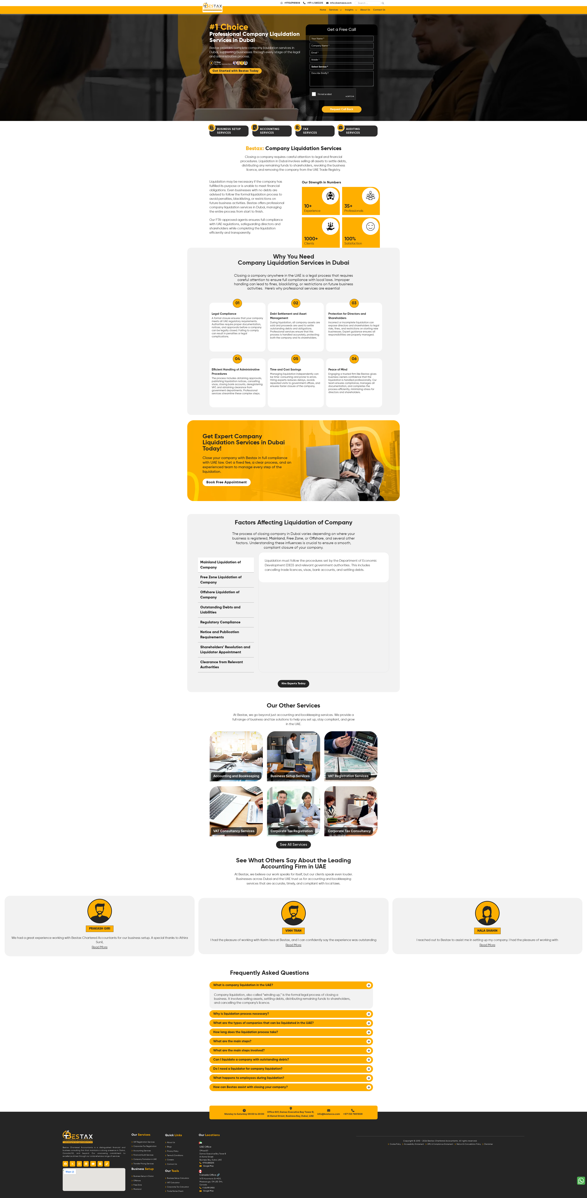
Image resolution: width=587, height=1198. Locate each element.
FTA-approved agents (232, 220)
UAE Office (205, 1147)
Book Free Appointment (226, 482)
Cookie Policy (396, 1144)
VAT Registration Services (144, 1142)
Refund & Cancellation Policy (469, 1144)
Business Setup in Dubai (143, 1176)
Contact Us (379, 10)
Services (333, 10)
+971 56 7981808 (353, 1113)
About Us (365, 10)
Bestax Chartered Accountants (443, 1141)
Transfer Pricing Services (143, 1164)
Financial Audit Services (143, 1155)
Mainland (277, 538)
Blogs (169, 1147)
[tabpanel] (324, 567)
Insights (349, 10)
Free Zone (295, 538)
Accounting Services (142, 1151)
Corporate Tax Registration (145, 1146)
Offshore (316, 538)
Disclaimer (488, 1144)
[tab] (226, 565)
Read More (18, 945)
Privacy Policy (172, 1151)
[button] (342, 109)
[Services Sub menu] (341, 10)
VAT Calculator (173, 1183)
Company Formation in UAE (145, 1159)
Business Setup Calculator (178, 1178)
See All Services (293, 844)
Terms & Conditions (175, 1155)
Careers (170, 1160)
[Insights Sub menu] (356, 10)
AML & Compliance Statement (441, 1144)
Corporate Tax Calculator (178, 1187)
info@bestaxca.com (328, 1113)
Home (323, 10)
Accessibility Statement (414, 1144)
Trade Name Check (175, 1191)
